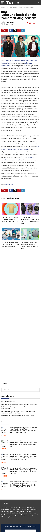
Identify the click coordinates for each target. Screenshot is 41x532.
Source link (9, 184)
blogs (7, 7)
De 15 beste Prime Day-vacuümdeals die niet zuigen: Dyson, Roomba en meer (29, 245)
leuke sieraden (16, 160)
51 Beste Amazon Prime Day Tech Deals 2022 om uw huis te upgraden (10, 244)
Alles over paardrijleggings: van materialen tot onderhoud (19, 404)
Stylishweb (10, 22)
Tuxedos (4, 11)
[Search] (38, 2)
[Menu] (2, 2)
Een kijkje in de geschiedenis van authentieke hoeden (17, 416)
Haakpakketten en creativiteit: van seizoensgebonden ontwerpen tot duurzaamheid (18, 412)
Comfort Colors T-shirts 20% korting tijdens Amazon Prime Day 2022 (10, 219)
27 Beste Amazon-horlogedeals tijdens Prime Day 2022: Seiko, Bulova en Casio (30, 220)
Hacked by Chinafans (8, 401)
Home (2, 7)
